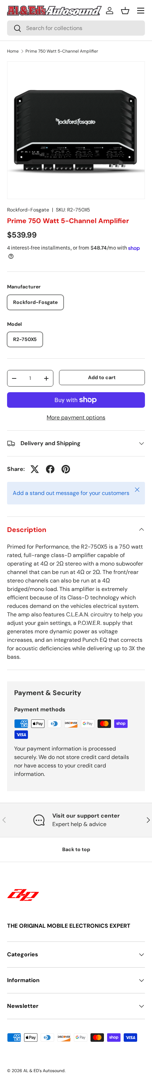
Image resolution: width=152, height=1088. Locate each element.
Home (13, 51)
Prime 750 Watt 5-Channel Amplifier (61, 51)
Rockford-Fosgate (28, 210)
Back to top (76, 849)
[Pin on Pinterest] (66, 469)
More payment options (76, 417)
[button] (125, 10)
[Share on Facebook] (50, 469)
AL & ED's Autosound (44, 1071)
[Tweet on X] (34, 469)
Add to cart (102, 377)
